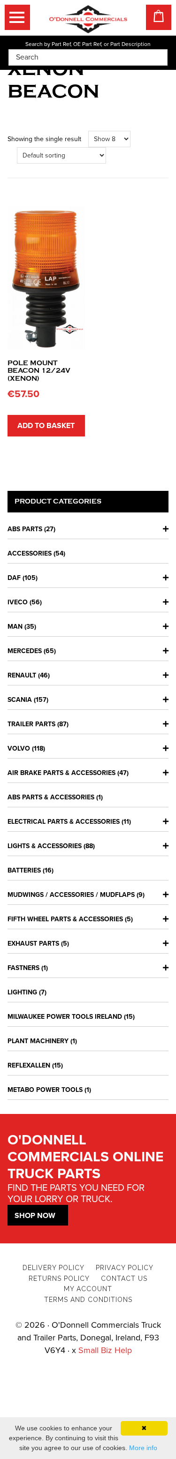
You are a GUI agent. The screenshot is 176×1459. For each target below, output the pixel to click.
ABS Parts (25, 529)
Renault (22, 675)
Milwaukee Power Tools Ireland (65, 1017)
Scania (20, 700)
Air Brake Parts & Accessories (61, 773)
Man (15, 627)
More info (143, 1447)
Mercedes (25, 651)
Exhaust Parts (33, 944)
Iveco (18, 602)
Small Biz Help (105, 1350)
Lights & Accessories (45, 846)
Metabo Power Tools (45, 1090)
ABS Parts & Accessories (51, 797)
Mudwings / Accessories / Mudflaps (71, 895)
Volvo (19, 748)
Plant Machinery (38, 1041)
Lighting (22, 992)
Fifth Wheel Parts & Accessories (65, 919)
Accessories (30, 553)
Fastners (23, 968)
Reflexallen (29, 1065)
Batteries (24, 870)
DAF (14, 578)
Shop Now (35, 1215)
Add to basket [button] (46, 425)
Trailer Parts (31, 724)
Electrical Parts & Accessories (64, 822)
